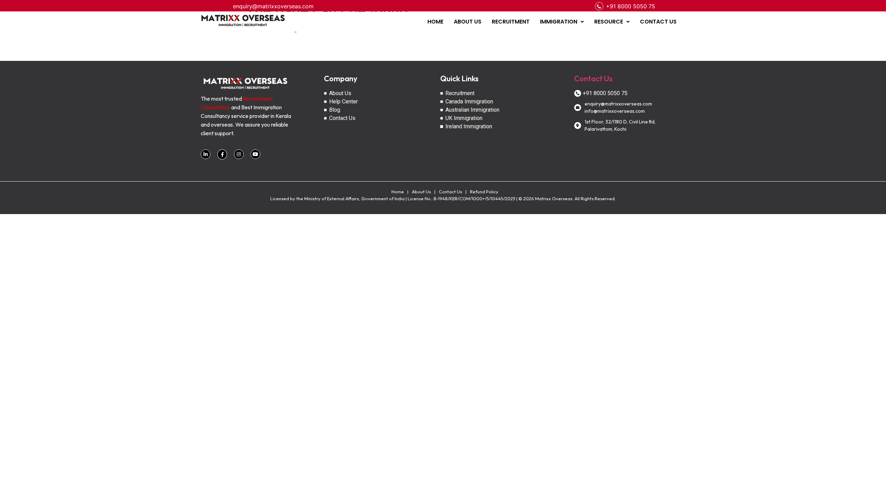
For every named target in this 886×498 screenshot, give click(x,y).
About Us (421, 191)
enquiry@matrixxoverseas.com (273, 6)
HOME (435, 22)
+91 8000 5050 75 (630, 6)
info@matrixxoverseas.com (615, 111)
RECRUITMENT (511, 22)
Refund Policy (484, 191)
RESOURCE (608, 22)
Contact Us (593, 78)
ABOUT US (467, 22)
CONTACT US (658, 22)
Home (397, 191)
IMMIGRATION (558, 22)
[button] (562, 22)
